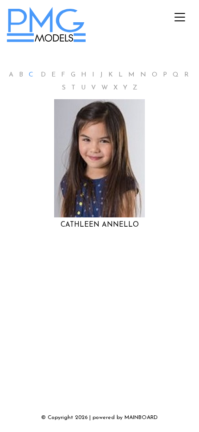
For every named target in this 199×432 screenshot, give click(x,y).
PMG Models (46, 27)
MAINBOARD (141, 417)
